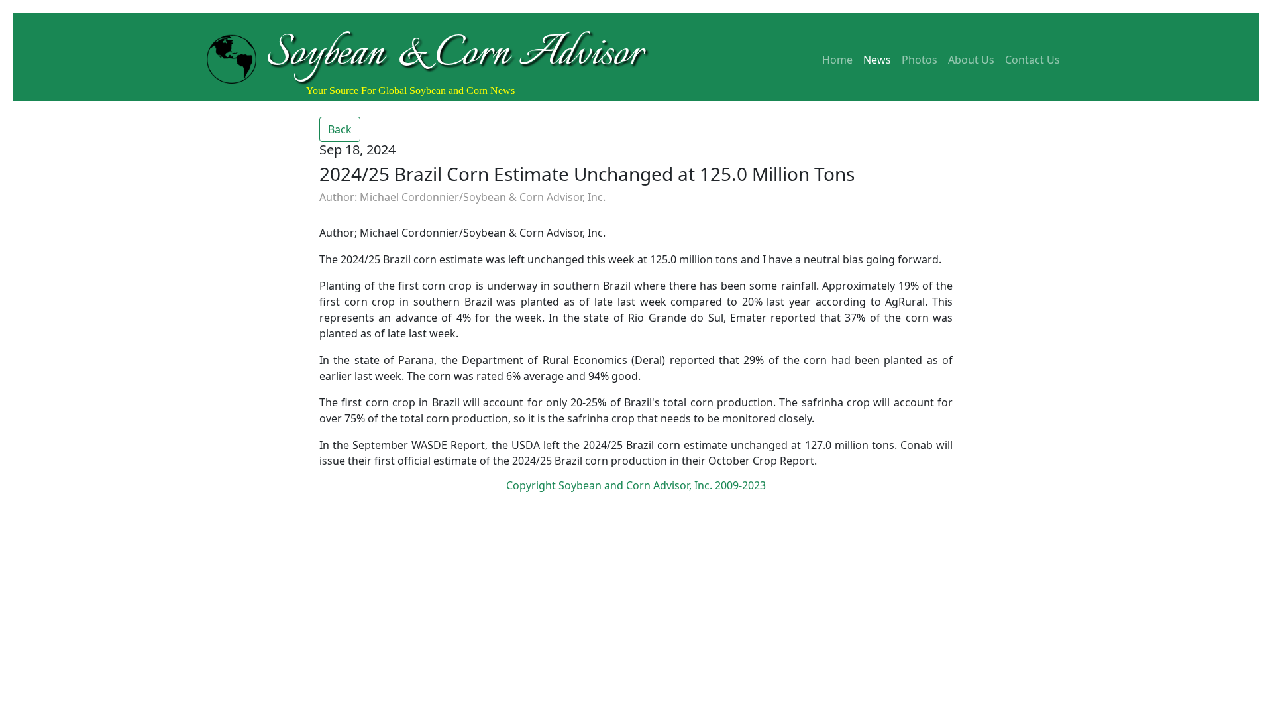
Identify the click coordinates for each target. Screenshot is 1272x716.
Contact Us (1032, 59)
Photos (919, 59)
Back (340, 129)
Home (837, 59)
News (877, 59)
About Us (971, 59)
